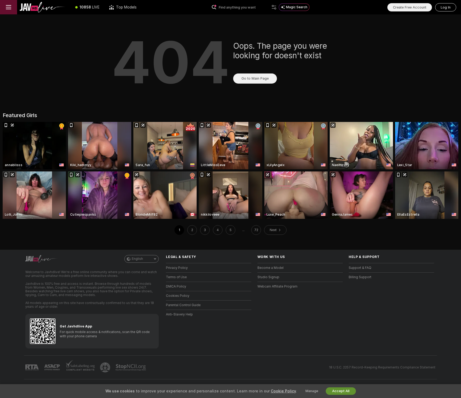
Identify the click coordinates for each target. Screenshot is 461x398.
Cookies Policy (177, 296)
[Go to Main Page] (43, 7)
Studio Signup (268, 277)
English (137, 259)
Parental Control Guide (183, 305)
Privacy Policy (177, 268)
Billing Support (360, 277)
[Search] (274, 7)
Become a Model (270, 268)
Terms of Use (176, 277)
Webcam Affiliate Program (277, 286)
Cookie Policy (283, 391)
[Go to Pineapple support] (105, 367)
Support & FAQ (360, 268)
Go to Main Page (255, 78)
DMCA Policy (176, 286)
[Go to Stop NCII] (131, 367)
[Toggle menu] (8, 7)
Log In (446, 7)
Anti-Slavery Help (179, 314)
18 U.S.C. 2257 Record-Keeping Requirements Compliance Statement (382, 367)
